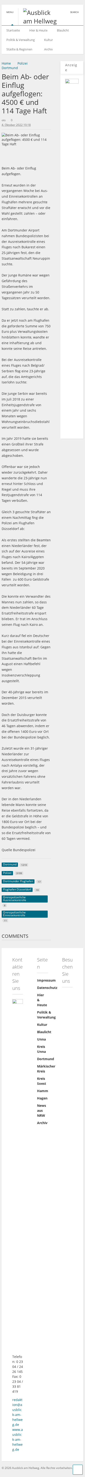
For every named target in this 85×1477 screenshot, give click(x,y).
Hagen (42, 1098)
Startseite (13, 30)
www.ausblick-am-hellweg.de (17, 1439)
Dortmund (45, 1059)
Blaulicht (63, 30)
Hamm (42, 1091)
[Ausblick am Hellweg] (38, 21)
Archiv (48, 49)
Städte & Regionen (19, 49)
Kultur (48, 40)
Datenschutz (47, 987)
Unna (41, 1039)
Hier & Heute (38, 30)
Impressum (46, 980)
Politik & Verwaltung (20, 40)
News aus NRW (41, 1110)
